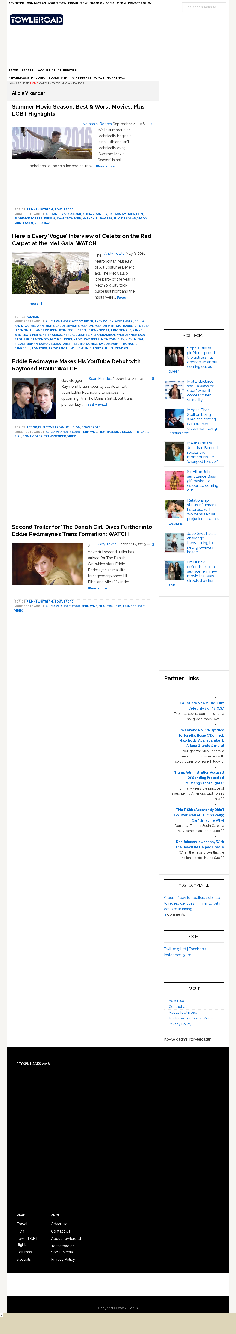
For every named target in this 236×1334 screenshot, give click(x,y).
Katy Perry (32, 335)
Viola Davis (43, 223)
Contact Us (178, 1007)
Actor (32, 427)
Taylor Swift (109, 344)
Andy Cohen (104, 321)
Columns (24, 1252)
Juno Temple (121, 330)
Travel (22, 1224)
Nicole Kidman (26, 344)
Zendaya (121, 348)
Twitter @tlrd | (176, 949)
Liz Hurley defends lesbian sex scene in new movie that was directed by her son (193, 573)
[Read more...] (107, 166)
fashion (86, 326)
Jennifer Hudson (72, 330)
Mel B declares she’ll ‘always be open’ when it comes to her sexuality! (201, 390)
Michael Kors (61, 339)
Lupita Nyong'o (36, 339)
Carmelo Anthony (39, 326)
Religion (73, 427)
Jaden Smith (24, 330)
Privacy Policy (180, 1024)
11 (152, 124)
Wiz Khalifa (104, 348)
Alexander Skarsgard (63, 214)
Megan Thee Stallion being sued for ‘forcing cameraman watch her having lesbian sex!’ (193, 421)
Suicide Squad (124, 218)
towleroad (64, 209)
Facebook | (198, 949)
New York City (112, 339)
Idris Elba (141, 326)
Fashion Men (104, 326)
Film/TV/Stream (40, 209)
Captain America (122, 214)
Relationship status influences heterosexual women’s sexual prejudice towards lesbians (194, 512)
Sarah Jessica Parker (55, 344)
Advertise (176, 1001)
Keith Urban (52, 335)
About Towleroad (183, 1012)
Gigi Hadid (124, 326)
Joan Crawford (68, 218)
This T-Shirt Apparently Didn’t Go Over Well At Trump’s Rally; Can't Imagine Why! (199, 815)
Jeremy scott (98, 330)
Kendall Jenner (76, 335)
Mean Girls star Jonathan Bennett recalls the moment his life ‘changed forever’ (202, 452)
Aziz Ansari (124, 321)
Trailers (114, 606)
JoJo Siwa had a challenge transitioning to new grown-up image (201, 542)
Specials (24, 1259)
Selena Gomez (85, 344)
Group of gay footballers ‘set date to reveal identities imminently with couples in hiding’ (192, 903)
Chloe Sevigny (67, 326)
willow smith (82, 348)
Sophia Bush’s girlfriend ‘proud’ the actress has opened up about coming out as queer (193, 359)
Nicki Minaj (134, 339)
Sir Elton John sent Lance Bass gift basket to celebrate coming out (202, 480)
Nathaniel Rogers (97, 218)
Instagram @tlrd (177, 955)
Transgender (55, 436)
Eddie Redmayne (84, 432)
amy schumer (82, 321)
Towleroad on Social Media (191, 1018)
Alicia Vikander (95, 214)
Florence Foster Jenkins (34, 218)
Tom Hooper (32, 436)
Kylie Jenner (126, 335)
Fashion (33, 317)
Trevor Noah (58, 348)
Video (71, 436)
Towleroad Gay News (119, 19)
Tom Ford (39, 348)
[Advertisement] (194, 276)
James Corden (46, 330)
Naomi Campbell (86, 339)
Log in (133, 1308)
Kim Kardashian (103, 335)
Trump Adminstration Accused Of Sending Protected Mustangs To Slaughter (199, 778)
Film (139, 214)
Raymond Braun (119, 432)
